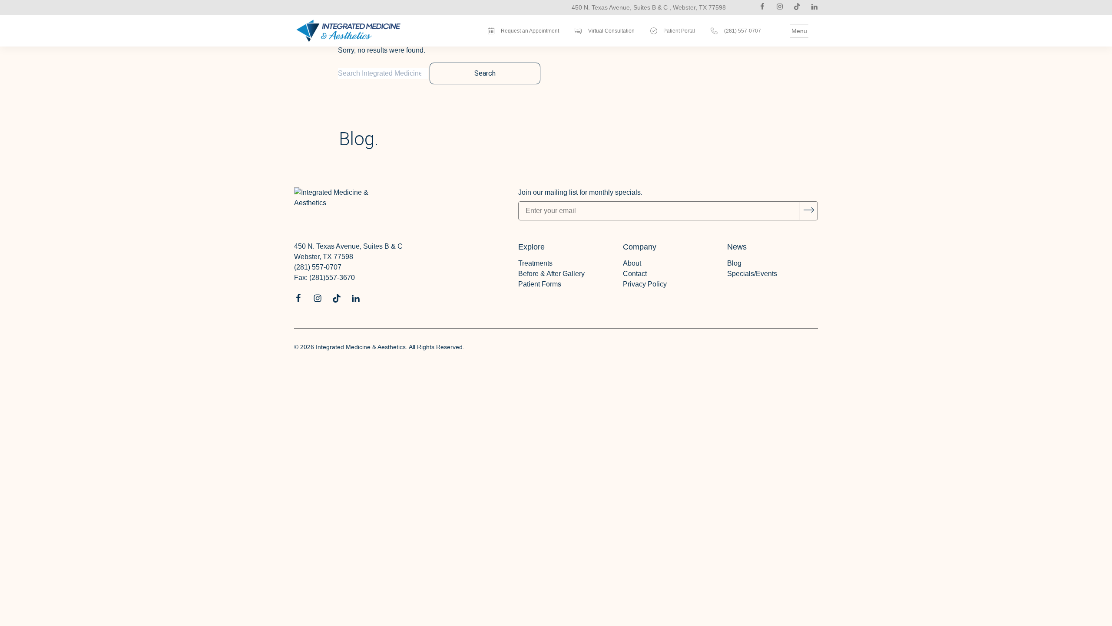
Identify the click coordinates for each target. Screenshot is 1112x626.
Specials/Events (752, 273)
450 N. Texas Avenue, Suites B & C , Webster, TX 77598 (649, 7)
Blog (734, 263)
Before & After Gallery (551, 273)
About (632, 263)
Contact (635, 273)
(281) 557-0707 (317, 267)
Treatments (535, 263)
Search (485, 73)
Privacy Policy (645, 284)
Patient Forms (539, 284)
